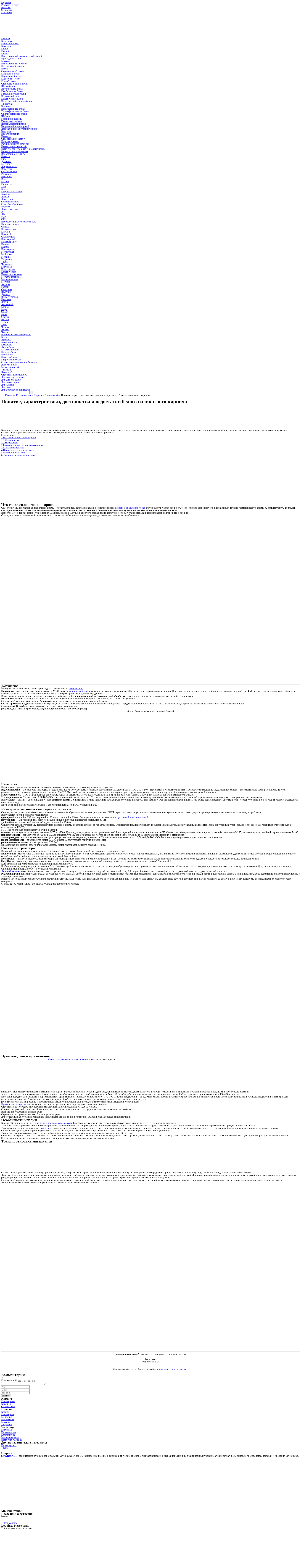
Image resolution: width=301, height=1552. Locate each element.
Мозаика (6, 256)
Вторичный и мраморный (15, 126)
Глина (4, 48)
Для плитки (7, 384)
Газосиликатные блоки (13, 93)
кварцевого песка (135, 507)
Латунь (5, 302)
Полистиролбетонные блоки (16, 101)
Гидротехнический (11, 359)
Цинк (4, 314)
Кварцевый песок (10, 73)
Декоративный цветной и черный (19, 128)
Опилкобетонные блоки (14, 113)
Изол (4, 179)
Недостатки (9, 442)
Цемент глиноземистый (14, 146)
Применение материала (13, 1104)
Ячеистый (6, 372)
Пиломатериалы (10, 224)
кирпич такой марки (80, 691)
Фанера (5, 226)
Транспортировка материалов (18, 455)
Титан (4, 322)
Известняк (6, 169)
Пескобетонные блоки (13, 108)
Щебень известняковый (13, 123)
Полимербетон (9, 352)
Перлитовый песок (11, 76)
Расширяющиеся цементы (15, 144)
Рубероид (6, 174)
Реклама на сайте (10, 5)
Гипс (3, 159)
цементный (46, 1128)
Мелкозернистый (10, 367)
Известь (5, 156)
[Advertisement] (150, 480)
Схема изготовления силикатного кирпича (71, 1059)
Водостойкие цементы (13, 154)
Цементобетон (9, 357)
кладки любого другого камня (56, 1123)
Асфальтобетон (9, 342)
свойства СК (76, 688)
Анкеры (5, 284)
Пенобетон (7, 354)
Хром (4, 324)
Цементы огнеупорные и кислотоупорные (24, 149)
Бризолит (6, 106)
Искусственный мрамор (14, 63)
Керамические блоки (12, 98)
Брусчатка (6, 46)
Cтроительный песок (12, 71)
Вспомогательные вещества (16, 334)
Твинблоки (7, 103)
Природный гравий (11, 58)
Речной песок (8, 81)
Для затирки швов (11, 379)
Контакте (163, 1369)
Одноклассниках (179, 1369)
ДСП (4, 211)
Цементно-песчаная (11, 274)
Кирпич (38, 395)
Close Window (9, 1523)
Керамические (23, 395)
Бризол (5, 181)
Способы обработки (12, 204)
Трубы (4, 261)
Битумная (6, 266)
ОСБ (3, 219)
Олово (4, 312)
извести (119, 507)
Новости (6, 7)
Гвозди (5, 287)
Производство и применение (17, 450)
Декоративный (9, 364)
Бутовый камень (10, 43)
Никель (5, 319)
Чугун (4, 332)
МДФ (4, 216)
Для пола (6, 387)
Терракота (6, 259)
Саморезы (6, 289)
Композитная (8, 269)
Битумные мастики (11, 191)
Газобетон (6, 344)
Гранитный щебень (11, 121)
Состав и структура (12, 447)
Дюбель (5, 294)
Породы (5, 206)
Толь (3, 186)
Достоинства (10, 440)
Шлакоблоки (8, 86)
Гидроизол (7, 184)
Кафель (5, 246)
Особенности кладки (13, 452)
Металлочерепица (11, 276)
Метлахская (7, 251)
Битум (4, 189)
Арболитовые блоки (12, 88)
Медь (4, 309)
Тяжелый (6, 369)
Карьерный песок (10, 78)
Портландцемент (10, 141)
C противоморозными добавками (19, 362)
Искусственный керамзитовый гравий (21, 56)
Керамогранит (8, 241)
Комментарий (9, 1380)
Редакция (6, 2)
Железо (5, 329)
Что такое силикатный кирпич (18, 437)
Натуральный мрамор (12, 66)
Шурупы (6, 292)
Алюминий (7, 304)
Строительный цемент (13, 138)
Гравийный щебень (11, 118)
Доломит (6, 161)
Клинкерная (7, 249)
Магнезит (6, 164)
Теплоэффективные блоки (15, 111)
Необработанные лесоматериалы (18, 221)
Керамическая (8, 271)
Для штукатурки (10, 382)
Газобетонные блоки (12, 91)
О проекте (6, 10)
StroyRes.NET (9, 1455)
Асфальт (5, 194)
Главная (5, 38)
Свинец (5, 317)
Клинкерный (8, 239)
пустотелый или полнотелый (132, 817)
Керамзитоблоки (10, 96)
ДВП (4, 214)
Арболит (6, 339)
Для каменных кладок (13, 377)
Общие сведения (10, 201)
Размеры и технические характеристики (23, 445)
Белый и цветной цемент (14, 151)
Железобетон (8, 347)
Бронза (5, 307)
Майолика (6, 254)
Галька (4, 53)
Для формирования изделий (16, 389)
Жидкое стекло (9, 166)
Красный (6, 234)
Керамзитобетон (10, 349)
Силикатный (8, 236)
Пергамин (6, 176)
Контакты (6, 12)
